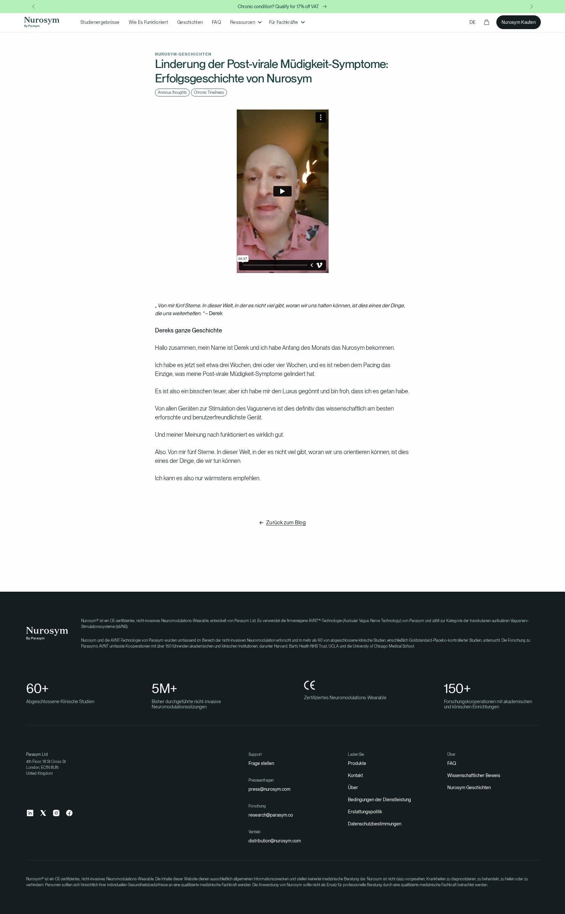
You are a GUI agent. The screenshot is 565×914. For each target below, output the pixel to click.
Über (353, 787)
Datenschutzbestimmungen (374, 823)
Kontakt (355, 775)
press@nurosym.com (269, 789)
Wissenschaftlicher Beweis (473, 775)
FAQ (451, 763)
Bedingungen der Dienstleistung (379, 799)
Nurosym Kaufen (519, 22)
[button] (245, 22)
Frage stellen (261, 763)
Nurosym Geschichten (469, 787)
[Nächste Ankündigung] (531, 6)
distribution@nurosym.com (274, 840)
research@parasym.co (270, 815)
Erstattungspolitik (365, 811)
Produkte (357, 763)
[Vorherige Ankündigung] (33, 6)
